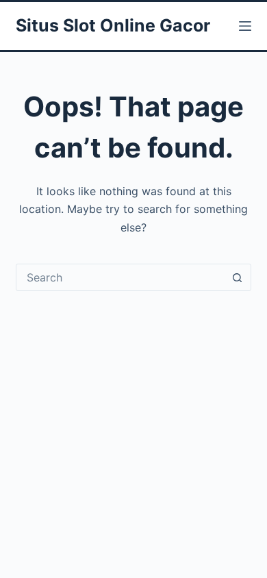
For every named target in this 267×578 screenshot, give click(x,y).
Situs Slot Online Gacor (113, 25)
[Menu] (245, 26)
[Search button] (238, 277)
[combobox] (120, 277)
